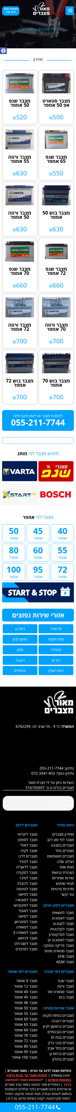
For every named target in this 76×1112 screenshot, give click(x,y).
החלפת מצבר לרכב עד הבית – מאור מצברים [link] (39, 1070)
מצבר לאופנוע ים (61, 939)
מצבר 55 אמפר (25, 1013)
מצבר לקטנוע (63, 923)
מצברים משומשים (60, 856)
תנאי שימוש (65, 883)
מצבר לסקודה (26, 872)
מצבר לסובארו (26, 899)
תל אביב (56, 628)
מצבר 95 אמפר (25, 1051)
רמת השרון (56, 670)
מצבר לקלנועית (62, 928)
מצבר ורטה (65, 986)
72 (62, 571)
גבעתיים (20, 670)
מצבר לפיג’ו (28, 877)
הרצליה (56, 649)
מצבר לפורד (28, 861)
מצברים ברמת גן (62, 1053)
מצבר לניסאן (27, 938)
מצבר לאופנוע (63, 918)
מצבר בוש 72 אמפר (20, 382)
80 (14, 552)
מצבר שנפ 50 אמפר (20, 102)
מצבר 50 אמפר (25, 1007)
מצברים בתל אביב (60, 1048)
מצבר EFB (66, 956)
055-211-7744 (38, 422)
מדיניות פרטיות (62, 888)
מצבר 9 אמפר (26, 980)
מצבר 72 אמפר (25, 1040)
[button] (3, 50)
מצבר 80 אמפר (25, 1046)
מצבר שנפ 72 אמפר (56, 270)
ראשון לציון (20, 639)
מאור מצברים (48, 28)
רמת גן (20, 628)
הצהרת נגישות (63, 872)
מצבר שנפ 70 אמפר (20, 270)
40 (62, 533)
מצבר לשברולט (25, 943)
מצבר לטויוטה (26, 888)
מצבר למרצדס (26, 948)
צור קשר (67, 894)
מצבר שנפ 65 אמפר (56, 158)
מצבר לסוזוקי (27, 839)
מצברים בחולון (63, 1059)
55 (62, 552)
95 (38, 571)
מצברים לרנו (27, 856)
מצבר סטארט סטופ (59, 950)
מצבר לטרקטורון (61, 934)
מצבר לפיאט (27, 894)
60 (38, 552)
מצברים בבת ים (62, 1037)
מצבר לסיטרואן (26, 921)
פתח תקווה (56, 639)
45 (38, 533)
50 (14, 533)
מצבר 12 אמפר (25, 986)
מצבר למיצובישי (25, 905)
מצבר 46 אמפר (25, 1002)
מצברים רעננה (63, 1020)
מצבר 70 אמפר (25, 1035)
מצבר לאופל (28, 910)
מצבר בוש (66, 997)
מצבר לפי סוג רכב (60, 839)
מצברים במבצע (62, 845)
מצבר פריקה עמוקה (58, 945)
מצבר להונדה (27, 883)
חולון (20, 649)
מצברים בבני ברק (61, 1042)
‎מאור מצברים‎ (61, 804)
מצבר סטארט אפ (61, 991)
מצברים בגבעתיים (61, 1031)
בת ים (56, 660)
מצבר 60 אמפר (25, 1018)
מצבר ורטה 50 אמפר (19, 214)
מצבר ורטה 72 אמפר (19, 326)
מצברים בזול (65, 850)
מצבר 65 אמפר (25, 1024)
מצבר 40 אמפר (25, 991)
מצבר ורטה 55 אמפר (19, 158)
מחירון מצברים (63, 834)
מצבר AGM (65, 961)
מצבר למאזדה (26, 927)
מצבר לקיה (29, 850)
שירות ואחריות (63, 877)
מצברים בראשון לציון (58, 1026)
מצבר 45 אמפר (25, 997)
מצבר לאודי (28, 845)
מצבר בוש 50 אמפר (56, 214)
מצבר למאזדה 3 (25, 932)
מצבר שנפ (66, 980)
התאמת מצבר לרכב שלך (11, 10)
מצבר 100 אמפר (24, 1057)
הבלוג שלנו (65, 861)
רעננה (20, 660)
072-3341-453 (43, 773)
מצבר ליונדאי (27, 834)
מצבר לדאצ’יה (26, 866)
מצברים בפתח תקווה (58, 1015)
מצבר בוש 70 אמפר (56, 382)
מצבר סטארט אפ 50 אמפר (56, 102)
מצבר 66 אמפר (25, 1029)
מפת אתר (66, 866)
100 (13, 571)
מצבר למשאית (63, 912)
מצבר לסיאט (27, 916)
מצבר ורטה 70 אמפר (56, 326)
